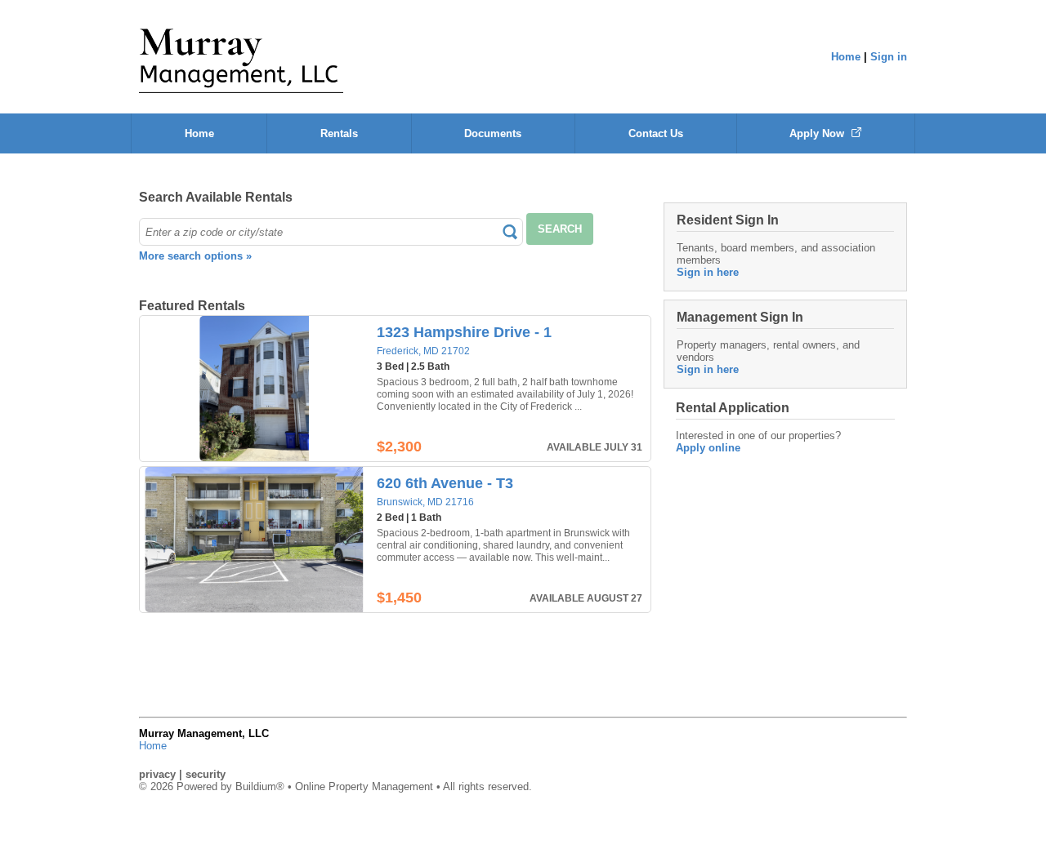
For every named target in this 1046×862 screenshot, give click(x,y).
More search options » (195, 256)
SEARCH (560, 229)
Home (845, 57)
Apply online (708, 448)
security (206, 774)
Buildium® (259, 786)
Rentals (339, 133)
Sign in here (708, 272)
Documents (492, 133)
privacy (157, 774)
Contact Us (655, 133)
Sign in (888, 57)
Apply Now (818, 133)
